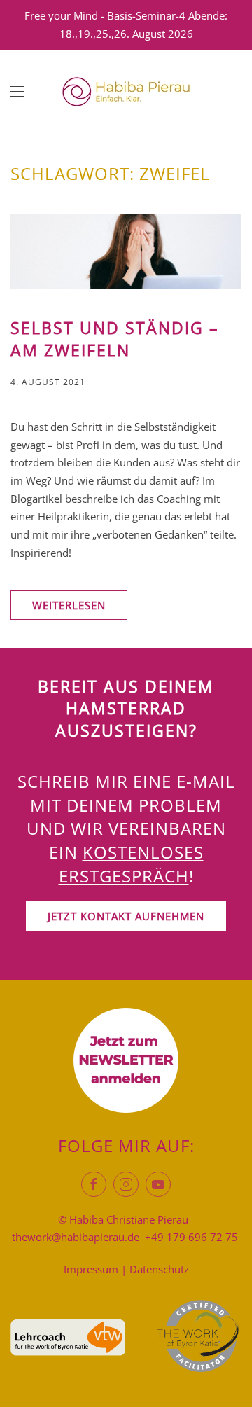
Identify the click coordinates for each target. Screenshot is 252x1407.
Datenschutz (159, 1269)
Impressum (91, 1269)
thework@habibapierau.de (75, 1237)
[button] (17, 92)
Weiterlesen (69, 605)
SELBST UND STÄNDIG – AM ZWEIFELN (114, 339)
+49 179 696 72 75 (191, 1237)
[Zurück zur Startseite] (126, 92)
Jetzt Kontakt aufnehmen (126, 916)
